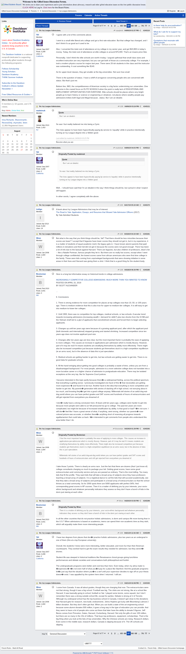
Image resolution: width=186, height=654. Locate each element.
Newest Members (9, 116)
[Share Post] (140, 30)
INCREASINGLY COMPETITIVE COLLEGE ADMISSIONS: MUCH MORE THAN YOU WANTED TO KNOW (101, 280)
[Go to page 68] (149, 26)
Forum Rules (6, 648)
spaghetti (119, 30)
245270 (147, 205)
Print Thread (42, 26)
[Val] (39, 46)
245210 (147, 30)
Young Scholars (8, 71)
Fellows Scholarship (10, 69)
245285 (147, 270)
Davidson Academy (10, 74)
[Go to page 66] (108, 26)
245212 (147, 148)
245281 (147, 234)
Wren (121, 501)
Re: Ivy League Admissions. (50, 30)
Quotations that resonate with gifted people (166, 41)
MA (37, 295)
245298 (147, 501)
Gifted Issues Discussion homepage (15, 11)
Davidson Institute (13, 54)
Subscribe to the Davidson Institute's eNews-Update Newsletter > (13, 86)
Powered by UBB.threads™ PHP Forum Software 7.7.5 (93, 653)
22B (121, 106)
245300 (147, 583)
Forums (34, 11)
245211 (147, 106)
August (17, 131)
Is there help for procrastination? (168, 25)
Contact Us (142, 648)
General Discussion (49, 11)
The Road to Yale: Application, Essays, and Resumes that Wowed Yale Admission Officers (94, 212)
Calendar (88, 15)
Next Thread (121, 21)
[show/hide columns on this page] (183, 15)
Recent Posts (159, 21)
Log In (181, 11)
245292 (147, 429)
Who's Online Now (9, 100)
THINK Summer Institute (12, 77)
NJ (37, 130)
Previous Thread (65, 21)
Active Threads (101, 15)
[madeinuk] (39, 122)
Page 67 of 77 (98, 26)
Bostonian (119, 429)
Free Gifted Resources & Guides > (17, 94)
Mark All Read (18, 648)
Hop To (44, 634)
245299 (147, 533)
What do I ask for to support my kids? (167, 33)
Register (172, 11)
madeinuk (119, 148)
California (39, 56)
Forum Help (152, 648)
